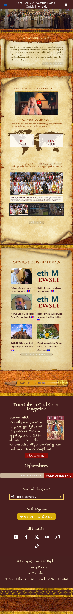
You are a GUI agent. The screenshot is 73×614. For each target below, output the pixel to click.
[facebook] (26, 537)
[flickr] (47, 537)
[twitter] (36, 537)
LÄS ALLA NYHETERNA (36, 354)
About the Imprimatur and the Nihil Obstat (38, 579)
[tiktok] (36, 546)
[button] (4, 19)
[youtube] (16, 537)
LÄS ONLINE (37, 455)
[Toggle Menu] (66, 4)
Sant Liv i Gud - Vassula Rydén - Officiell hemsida (36, 4)
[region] (36, 19)
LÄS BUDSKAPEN (53, 64)
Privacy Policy (36, 567)
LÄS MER (36, 222)
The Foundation (36, 573)
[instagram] (57, 537)
